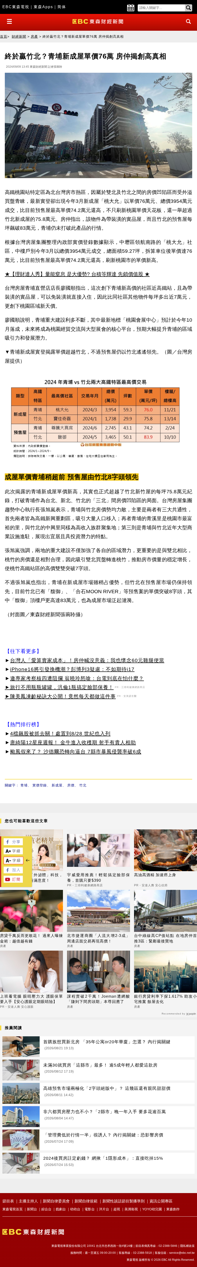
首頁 (3, 36)
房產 (34, 36)
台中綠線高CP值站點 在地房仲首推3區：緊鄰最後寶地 (165, 938)
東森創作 (173, 1209)
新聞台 (32, 1209)
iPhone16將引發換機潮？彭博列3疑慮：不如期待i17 (72, 669)
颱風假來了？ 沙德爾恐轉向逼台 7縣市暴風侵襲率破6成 (75, 751)
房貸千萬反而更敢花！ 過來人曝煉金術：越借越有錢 (31, 938)
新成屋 (57, 785)
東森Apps (43, 7)
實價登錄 (39, 785)
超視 (116, 1209)
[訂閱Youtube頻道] (13, 881)
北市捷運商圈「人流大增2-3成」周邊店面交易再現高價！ (98, 938)
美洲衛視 (131, 1209)
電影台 (90, 1209)
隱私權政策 (187, 1246)
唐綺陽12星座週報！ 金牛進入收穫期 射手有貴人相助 (73, 742)
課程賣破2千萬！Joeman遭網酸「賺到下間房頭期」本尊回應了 (98, 999)
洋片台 (104, 1209)
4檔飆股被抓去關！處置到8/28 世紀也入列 (60, 733)
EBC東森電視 (15, 7)
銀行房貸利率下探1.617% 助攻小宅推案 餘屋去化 (165, 999)
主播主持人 (28, 1201)
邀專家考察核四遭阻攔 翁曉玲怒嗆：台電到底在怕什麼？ (77, 678)
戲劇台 (61, 1209)
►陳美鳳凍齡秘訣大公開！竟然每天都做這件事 (60, 696)
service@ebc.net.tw (182, 1253)
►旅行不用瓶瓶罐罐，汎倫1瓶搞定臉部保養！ (59, 687)
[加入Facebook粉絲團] (13, 872)
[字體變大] (13, 853)
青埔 (24, 785)
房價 (70, 785)
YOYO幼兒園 (152, 1209)
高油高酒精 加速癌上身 (155, 875)
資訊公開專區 (160, 1201)
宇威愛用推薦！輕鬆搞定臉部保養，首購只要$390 (98, 877)
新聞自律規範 (86, 1201)
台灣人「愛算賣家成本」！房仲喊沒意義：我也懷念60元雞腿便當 (87, 660)
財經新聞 (19, 36)
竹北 (82, 785)
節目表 (8, 1201)
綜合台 (46, 1209)
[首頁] (98, 21)
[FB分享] (13, 844)
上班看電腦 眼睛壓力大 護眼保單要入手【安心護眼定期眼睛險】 (31, 999)
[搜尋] (187, 26)
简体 (61, 7)
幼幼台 (75, 1209)
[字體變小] (13, 863)
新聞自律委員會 (56, 1201)
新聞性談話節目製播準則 (123, 1201)
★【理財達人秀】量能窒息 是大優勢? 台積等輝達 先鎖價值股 (74, 274)
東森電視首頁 (12, 1209)
